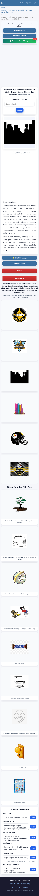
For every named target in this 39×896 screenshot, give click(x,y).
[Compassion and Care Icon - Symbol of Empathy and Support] (19, 716)
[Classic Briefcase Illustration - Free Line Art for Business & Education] (19, 541)
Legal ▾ (35, 3)
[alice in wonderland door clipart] (19, 751)
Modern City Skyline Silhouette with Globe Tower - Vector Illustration (17, 11)
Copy (33, 817)
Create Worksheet (19, 36)
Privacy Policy (25, 884)
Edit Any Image (19, 30)
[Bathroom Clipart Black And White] (19, 681)
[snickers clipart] (19, 647)
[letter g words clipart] (19, 786)
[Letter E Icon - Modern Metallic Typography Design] (19, 577)
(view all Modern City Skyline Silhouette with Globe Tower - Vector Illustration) (19, 297)
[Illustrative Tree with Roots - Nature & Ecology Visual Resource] (19, 504)
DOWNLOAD (19, 278)
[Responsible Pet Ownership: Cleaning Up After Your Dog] (19, 612)
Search (19, 110)
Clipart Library (14, 880)
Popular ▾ (28, 3)
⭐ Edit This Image (19, 258)
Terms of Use (14, 884)
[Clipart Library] (2, 3)
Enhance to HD (19, 263)
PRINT (19, 271)
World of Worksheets (20, 887)
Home (3, 8)
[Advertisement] (19, 65)
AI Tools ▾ (21, 3)
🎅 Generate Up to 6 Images (23, 40)
